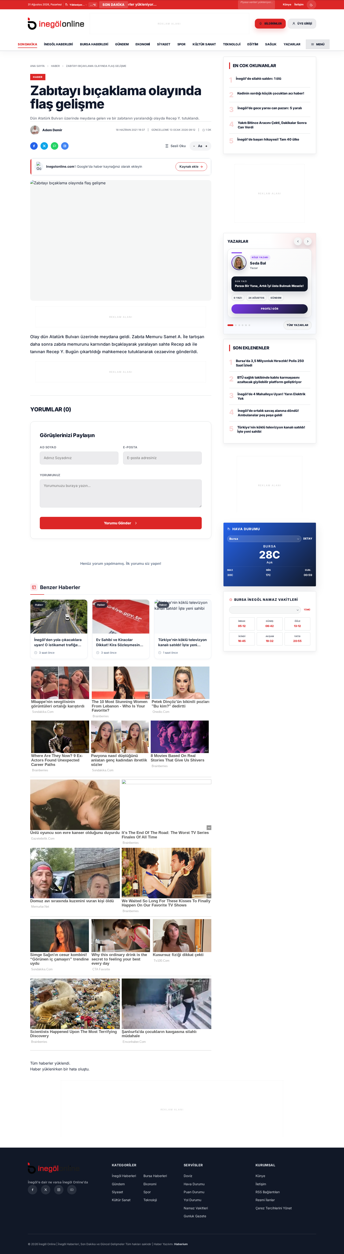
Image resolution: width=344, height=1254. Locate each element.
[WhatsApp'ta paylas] (54, 146)
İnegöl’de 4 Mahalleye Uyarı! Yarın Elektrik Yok (271, 396)
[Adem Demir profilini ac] (35, 130)
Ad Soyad (48, 447)
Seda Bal (258, 263)
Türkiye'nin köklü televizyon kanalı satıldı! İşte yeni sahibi (271, 429)
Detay (307, 538)
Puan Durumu (194, 1192)
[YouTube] (72, 1189)
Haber (55, 66)
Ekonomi (142, 44)
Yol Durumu (192, 1200)
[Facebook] (32, 1189)
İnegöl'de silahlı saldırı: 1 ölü (258, 78)
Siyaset (163, 44)
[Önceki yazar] (298, 241)
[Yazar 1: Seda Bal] (230, 325)
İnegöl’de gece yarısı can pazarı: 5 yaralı (270, 108)
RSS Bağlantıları (268, 1192)
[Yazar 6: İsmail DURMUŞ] (249, 325)
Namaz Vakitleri (196, 1208)
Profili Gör (269, 308)
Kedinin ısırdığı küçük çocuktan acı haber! (270, 93)
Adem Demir (52, 130)
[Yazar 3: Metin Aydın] (239, 325)
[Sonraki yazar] (308, 241)
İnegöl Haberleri (58, 44)
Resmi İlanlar (265, 1200)
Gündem (121, 44)
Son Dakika (27, 44)
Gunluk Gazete (195, 1216)
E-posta (130, 447)
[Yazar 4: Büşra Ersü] (242, 325)
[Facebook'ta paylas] (34, 146)
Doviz (188, 1176)
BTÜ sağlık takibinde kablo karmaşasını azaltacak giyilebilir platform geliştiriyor (269, 379)
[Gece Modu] (311, 4)
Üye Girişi (304, 23)
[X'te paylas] (44, 146)
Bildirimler (273, 23)
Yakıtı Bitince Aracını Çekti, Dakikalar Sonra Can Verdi (272, 125)
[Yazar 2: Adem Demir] (236, 325)
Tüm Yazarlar (297, 325)
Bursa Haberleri (94, 44)
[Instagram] (58, 1189)
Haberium (181, 1244)
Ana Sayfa (37, 66)
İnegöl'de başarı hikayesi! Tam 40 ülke (268, 139)
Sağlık (271, 44)
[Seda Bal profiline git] (238, 262)
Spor (181, 44)
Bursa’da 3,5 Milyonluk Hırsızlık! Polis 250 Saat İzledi (270, 363)
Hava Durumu (194, 1184)
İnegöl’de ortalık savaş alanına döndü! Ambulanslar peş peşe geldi (268, 413)
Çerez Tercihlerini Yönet (274, 1208)
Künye (287, 4)
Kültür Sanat (204, 44)
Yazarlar (292, 44)
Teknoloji (232, 44)
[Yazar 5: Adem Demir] (246, 325)
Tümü (307, 609)
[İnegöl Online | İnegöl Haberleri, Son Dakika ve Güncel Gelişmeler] (56, 24)
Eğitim (252, 44)
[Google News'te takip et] (65, 146)
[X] (45, 1189)
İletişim (299, 4)
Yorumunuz (50, 475)
